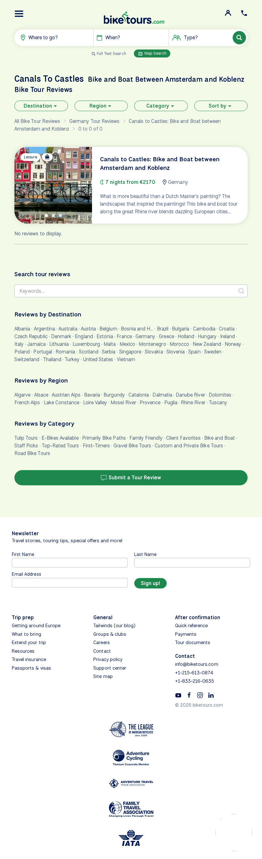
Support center (109, 668)
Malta (110, 344)
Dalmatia (162, 394)
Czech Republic (31, 336)
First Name (23, 554)
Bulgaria (180, 328)
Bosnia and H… (137, 328)
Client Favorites (183, 438)
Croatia (227, 328)
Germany (145, 336)
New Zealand (207, 344)
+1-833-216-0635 (194, 681)
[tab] (46, 215)
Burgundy (114, 394)
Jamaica (36, 344)
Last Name (145, 554)
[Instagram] (200, 695)
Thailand (52, 359)
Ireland (227, 336)
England (84, 336)
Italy (19, 344)
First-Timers (96, 445)
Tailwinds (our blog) (114, 625)
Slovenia (175, 351)
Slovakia (154, 351)
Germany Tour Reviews (94, 121)
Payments (185, 634)
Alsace (41, 394)
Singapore (130, 351)
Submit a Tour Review (134, 477)
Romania (65, 351)
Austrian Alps (66, 394)
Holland (186, 336)
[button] (19, 13)
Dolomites (220, 394)
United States (98, 359)
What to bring (26, 634)
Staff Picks (26, 445)
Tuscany (218, 402)
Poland (22, 351)
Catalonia (138, 394)
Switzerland (27, 359)
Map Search (155, 53)
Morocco (179, 344)
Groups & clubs (109, 634)
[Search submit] (241, 291)
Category (157, 106)
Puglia (170, 402)
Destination (38, 106)
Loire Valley (95, 402)
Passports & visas (31, 668)
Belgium (108, 328)
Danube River (190, 394)
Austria (88, 328)
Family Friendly (146, 438)
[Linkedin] (211, 695)
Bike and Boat (219, 438)
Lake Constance (62, 402)
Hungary (207, 336)
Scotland (88, 351)
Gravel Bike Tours (132, 445)
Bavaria (92, 394)
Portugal (42, 351)
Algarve (22, 394)
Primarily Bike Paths (104, 438)
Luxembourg (86, 344)
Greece (166, 336)
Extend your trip (29, 642)
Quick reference (191, 625)
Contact (102, 651)
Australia (67, 328)
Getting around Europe (36, 625)
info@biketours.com (196, 664)
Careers (101, 642)
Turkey (72, 359)
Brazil (162, 328)
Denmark (61, 336)
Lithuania (59, 344)
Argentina (44, 328)
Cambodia (204, 328)
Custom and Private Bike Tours (189, 445)
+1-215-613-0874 (194, 673)
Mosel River (123, 402)
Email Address (26, 574)
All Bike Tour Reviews (37, 121)
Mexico (127, 344)
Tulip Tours (26, 438)
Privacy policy (107, 659)
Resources (23, 651)
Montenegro (152, 344)
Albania (22, 328)
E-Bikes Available (60, 438)
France (124, 336)
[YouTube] (178, 695)
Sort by (218, 106)
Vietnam (126, 359)
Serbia (108, 351)
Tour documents (193, 642)
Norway (233, 344)
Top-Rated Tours (60, 445)
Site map (102, 676)
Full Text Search (111, 53)
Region (97, 106)
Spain (194, 351)
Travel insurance (29, 659)
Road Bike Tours (32, 453)
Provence (150, 402)
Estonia (104, 336)
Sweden (212, 351)
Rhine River (193, 402)
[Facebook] (189, 695)
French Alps (27, 402)
